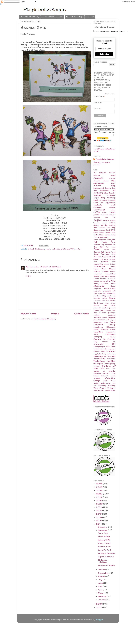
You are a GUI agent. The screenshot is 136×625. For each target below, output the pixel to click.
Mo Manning (109, 293)
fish (101, 247)
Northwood (98, 303)
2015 (99, 521)
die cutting (110, 225)
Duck (108, 230)
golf (113, 261)
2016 (99, 517)
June (100, 583)
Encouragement (101, 237)
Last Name (97, 109)
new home (97, 300)
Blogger (99, 619)
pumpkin (97, 317)
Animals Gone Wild (104, 181)
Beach (108, 188)
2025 (99, 487)
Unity (113, 373)
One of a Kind (104, 550)
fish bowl (110, 247)
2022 (99, 497)
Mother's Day (100, 296)
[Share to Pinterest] (48, 246)
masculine (109, 288)
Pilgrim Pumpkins (106, 557)
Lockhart (105, 283)
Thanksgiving (109, 363)
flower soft (109, 249)
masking (97, 291)
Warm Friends (104, 543)
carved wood (107, 200)
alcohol (112, 173)
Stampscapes (99, 347)
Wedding (102, 385)
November (103, 530)
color (104, 212)
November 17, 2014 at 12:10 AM (45, 267)
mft (114, 291)
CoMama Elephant (108, 215)
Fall (95, 242)
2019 (99, 507)
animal (31, 249)
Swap (104, 354)
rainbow (101, 320)
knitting (112, 276)
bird (113, 190)
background (99, 188)
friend (96, 254)
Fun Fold (102, 257)
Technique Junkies (104, 361)
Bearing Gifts (104, 540)
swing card (111, 354)
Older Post (81, 313)
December (103, 527)
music (109, 296)
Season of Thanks (106, 565)
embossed (98, 235)
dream (102, 230)
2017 (99, 514)
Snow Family (104, 536)
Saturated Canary (104, 325)
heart (112, 266)
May (100, 586)
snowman (110, 332)
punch (104, 317)
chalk (113, 205)
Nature (112, 298)
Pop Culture (100, 313)
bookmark (111, 195)
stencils (104, 349)
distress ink (104, 227)
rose (106, 322)
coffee (97, 212)
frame (113, 252)
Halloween (99, 266)
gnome (104, 261)
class (113, 210)
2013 (99, 604)
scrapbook (98, 327)
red (107, 320)
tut (104, 371)
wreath (107, 390)
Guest (106, 264)
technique (111, 359)
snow (112, 329)
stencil (97, 349)
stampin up (108, 341)
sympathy (98, 356)
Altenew (97, 175)
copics (106, 220)
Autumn (97, 185)
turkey (96, 371)
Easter (108, 232)
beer (95, 190)
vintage (97, 381)
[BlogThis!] (42, 246)
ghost (96, 259)
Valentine (110, 378)
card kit (97, 200)
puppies (111, 317)
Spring (97, 339)
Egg (113, 232)
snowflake (98, 332)
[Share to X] (44, 246)
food (107, 252)
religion (112, 320)
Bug (103, 198)
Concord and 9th (104, 217)
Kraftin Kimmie (100, 279)
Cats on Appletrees (104, 203)
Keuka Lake (99, 276)
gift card (104, 259)
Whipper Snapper (107, 388)
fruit (95, 257)
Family (104, 242)
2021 (99, 500)
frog (113, 254)
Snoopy (104, 329)
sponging (98, 337)
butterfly (111, 198)
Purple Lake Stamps (105, 159)
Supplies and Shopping (30, 16)
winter (78, 249)
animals (112, 178)
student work (99, 351)
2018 (99, 510)
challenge (97, 207)
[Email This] (40, 246)
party (113, 305)
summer (110, 351)
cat (113, 200)
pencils (112, 308)
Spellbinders (110, 334)
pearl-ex (105, 308)
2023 (99, 494)
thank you (98, 363)
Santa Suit (103, 533)
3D (95, 173)
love (113, 283)
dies (95, 227)
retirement (98, 322)
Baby (113, 185)
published (111, 315)
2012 (99, 607)
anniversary (99, 183)
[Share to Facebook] (46, 246)
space (96, 334)
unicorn (106, 373)
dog (113, 227)
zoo (113, 390)
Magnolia (99, 286)
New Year (105, 300)
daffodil (112, 223)
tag (105, 356)
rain (95, 320)
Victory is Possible (106, 553)
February (102, 596)
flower (97, 249)
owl (105, 305)
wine (95, 390)
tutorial (112, 371)
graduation (98, 264)
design (96, 225)
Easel (101, 232)
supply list (98, 354)
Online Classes (48, 16)
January (102, 600)
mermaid (106, 291)
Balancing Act (104, 546)
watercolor (105, 383)
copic (47, 249)
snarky (96, 329)
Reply (28, 276)
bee (113, 188)
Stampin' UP (68, 249)
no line (112, 301)
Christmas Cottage (102, 561)
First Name (98, 102)
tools (108, 368)
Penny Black (99, 310)
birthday (98, 192)
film (95, 247)
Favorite (108, 245)
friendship (105, 254)
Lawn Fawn (111, 279)
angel (113, 175)
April (113, 183)
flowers (97, 252)
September (103, 573)
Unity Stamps (101, 376)
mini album (98, 293)
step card (111, 349)
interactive (110, 274)
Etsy (80, 16)
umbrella (97, 373)
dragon (97, 230)
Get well (111, 257)
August (101, 576)
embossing (57, 249)
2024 (99, 490)
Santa (112, 322)
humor (105, 271)
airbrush (102, 173)
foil (102, 252)
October (102, 569)
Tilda (101, 368)
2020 (99, 504)
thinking (97, 366)
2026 (99, 484)
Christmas (39, 249)
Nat (27, 267)
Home (60, 16)
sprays (112, 337)
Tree (113, 369)
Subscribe (104, 54)
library (102, 281)
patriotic (97, 308)
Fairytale (111, 239)
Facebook (90, 16)
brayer (96, 198)
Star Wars (110, 347)
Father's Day (99, 245)
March (101, 593)
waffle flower (109, 381)
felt (114, 244)
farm (113, 242)
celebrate (98, 205)
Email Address (99, 96)
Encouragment (100, 240)
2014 (99, 524)
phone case (110, 310)
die (102, 225)
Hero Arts (100, 269)
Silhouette (110, 327)
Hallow (112, 264)
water (96, 383)
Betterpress (104, 190)
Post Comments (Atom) (45, 319)
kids (106, 276)
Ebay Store (70, 16)
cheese (112, 207)
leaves (96, 281)
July (100, 580)
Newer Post (28, 313)
